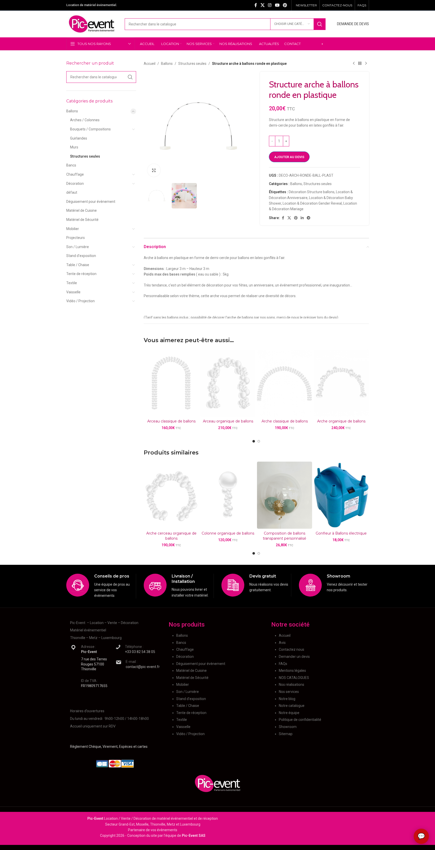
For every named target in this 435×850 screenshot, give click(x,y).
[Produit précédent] (354, 63)
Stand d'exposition (81, 256)
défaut (71, 192)
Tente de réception (81, 274)
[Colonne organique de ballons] (227, 495)
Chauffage (75, 174)
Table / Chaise (77, 265)
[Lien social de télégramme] (308, 218)
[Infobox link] (101, 586)
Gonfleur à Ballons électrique (341, 533)
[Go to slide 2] (258, 441)
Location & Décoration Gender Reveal (312, 203)
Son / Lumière (77, 247)
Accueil (149, 64)
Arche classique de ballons (285, 421)
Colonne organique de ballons (228, 533)
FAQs (283, 664)
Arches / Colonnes (85, 120)
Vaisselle (73, 292)
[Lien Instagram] (269, 5)
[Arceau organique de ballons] (227, 383)
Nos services (289, 692)
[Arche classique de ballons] (284, 383)
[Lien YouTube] (277, 5)
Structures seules (85, 156)
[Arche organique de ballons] (341, 383)
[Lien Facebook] (256, 5)
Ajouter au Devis (289, 157)
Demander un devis (294, 657)
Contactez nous (291, 649)
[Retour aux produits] (360, 63)
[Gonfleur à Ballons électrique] (341, 495)
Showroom (288, 727)
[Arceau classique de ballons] (171, 383)
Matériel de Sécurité (82, 220)
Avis (282, 643)
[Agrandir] (154, 170)
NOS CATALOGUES (294, 678)
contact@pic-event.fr (143, 667)
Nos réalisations (291, 684)
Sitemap (286, 734)
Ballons (72, 111)
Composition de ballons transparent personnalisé (284, 536)
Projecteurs (75, 238)
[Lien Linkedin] (302, 218)
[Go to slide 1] (253, 441)
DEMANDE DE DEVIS (353, 24)
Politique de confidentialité (300, 720)
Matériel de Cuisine (81, 210)
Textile (71, 283)
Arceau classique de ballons (171, 421)
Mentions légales (292, 671)
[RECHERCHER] (320, 24)
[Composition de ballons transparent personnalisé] (284, 495)
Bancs (71, 165)
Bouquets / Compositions (90, 129)
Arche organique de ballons (341, 421)
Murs (74, 147)
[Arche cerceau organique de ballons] (171, 495)
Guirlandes (78, 138)
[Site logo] (91, 24)
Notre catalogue (291, 706)
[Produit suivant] (366, 63)
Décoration (75, 183)
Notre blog (287, 699)
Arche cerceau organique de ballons (171, 536)
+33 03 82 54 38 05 (140, 652)
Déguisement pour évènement (90, 202)
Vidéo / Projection (80, 301)
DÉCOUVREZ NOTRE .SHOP (347, 44)
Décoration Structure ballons (311, 192)
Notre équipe (289, 713)
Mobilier (72, 229)
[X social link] (262, 5)
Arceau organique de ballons (228, 421)
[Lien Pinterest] (284, 5)
